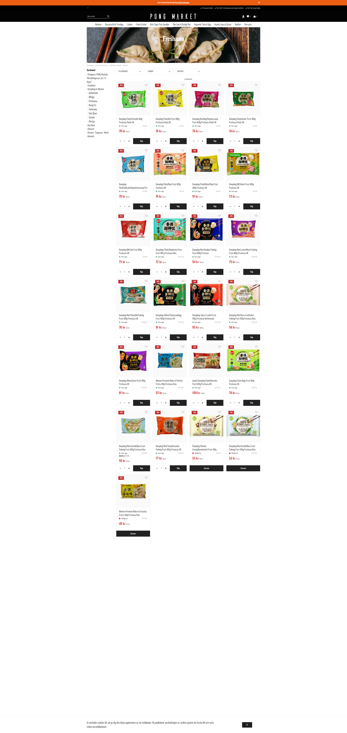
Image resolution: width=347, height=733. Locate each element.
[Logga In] (243, 16)
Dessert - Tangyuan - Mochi (98, 132)
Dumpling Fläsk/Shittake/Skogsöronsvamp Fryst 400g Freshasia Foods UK (136, 187)
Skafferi (238, 24)
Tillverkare (123, 71)
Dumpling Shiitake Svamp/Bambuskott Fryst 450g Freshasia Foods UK (204, 449)
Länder (129, 24)
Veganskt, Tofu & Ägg (202, 24)
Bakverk (91, 136)
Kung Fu (92, 105)
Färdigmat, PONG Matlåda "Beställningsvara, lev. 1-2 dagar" (97, 78)
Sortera (180, 71)
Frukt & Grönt (141, 24)
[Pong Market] (173, 16)
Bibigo (91, 97)
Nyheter (98, 24)
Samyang (93, 109)
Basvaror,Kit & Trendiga (114, 24)
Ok (247, 725)
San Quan (93, 113)
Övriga (92, 121)
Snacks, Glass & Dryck (222, 24)
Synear (92, 117)
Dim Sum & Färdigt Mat (182, 24)
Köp (141, 141)
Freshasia (125, 65)
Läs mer (206, 468)
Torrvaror (248, 24)
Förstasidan (90, 65)
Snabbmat (92, 85)
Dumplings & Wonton (115, 65)
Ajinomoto (93, 93)
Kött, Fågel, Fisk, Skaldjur (159, 24)
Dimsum (91, 129)
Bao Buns (91, 125)
